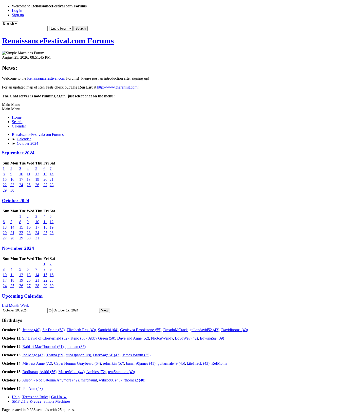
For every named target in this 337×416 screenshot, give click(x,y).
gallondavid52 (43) (204, 330)
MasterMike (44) (71, 372)
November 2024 (18, 248)
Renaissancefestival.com (46, 78)
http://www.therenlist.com (117, 87)
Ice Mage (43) (33, 355)
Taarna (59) (55, 355)
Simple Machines (56, 401)
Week (24, 305)
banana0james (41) (140, 363)
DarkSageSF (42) (106, 355)
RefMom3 (219, 363)
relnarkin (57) (113, 363)
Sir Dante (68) (53, 330)
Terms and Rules (35, 397)
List (5, 305)
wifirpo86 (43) (110, 380)
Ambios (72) (96, 372)
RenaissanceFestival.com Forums (58, 40)
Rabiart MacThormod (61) (43, 346)
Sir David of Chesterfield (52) (45, 338)
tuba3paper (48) (78, 355)
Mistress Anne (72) (37, 363)
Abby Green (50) (101, 338)
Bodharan (30, 372)
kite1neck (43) (198, 363)
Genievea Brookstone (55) (140, 330)
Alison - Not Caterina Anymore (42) (50, 380)
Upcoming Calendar (22, 296)
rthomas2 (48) (134, 380)
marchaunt (89, 380)
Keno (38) (79, 338)
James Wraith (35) (136, 355)
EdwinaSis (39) (212, 338)
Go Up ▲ (59, 397)
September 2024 (18, 152)
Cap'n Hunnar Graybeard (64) (77, 363)
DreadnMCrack (175, 330)
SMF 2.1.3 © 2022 (26, 401)
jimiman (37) (76, 346)
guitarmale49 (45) (171, 363)
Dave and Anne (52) (133, 338)
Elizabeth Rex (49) (81, 330)
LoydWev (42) (186, 338)
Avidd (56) (47, 372)
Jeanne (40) (31, 330)
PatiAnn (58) (32, 388)
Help (15, 397)
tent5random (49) (121, 372)
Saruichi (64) (108, 330)
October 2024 (15, 200)
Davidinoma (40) (234, 330)
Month (14, 305)
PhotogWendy (162, 338)
